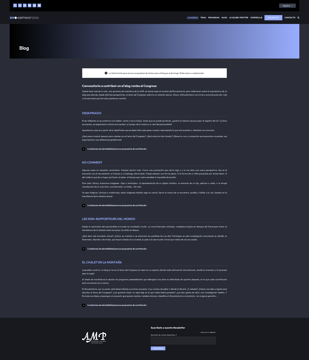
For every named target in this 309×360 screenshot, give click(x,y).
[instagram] (25, 5)
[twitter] (20, 5)
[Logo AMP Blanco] (94, 333)
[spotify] (39, 5)
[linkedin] (34, 5)
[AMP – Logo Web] (24, 17)
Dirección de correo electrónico (164, 335)
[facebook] (15, 5)
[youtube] (29, 5)
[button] (298, 18)
